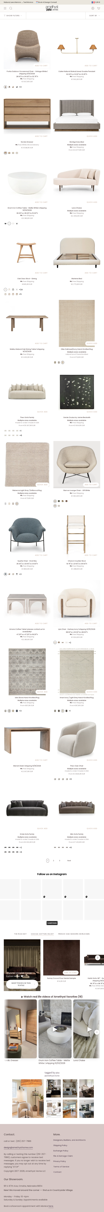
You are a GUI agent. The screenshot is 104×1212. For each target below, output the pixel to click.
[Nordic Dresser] (27, 116)
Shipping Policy (60, 1145)
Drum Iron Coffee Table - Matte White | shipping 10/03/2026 (54, 1061)
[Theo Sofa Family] (27, 391)
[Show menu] (5, 8)
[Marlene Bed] (76, 252)
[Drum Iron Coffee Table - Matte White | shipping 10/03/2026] (27, 182)
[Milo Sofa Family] (76, 808)
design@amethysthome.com (18, 1147)
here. (51, 1206)
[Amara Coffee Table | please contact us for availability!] (27, 603)
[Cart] (99, 8)
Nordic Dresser (11, 1060)
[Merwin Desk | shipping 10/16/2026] (27, 740)
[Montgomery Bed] (76, 116)
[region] (52, 1032)
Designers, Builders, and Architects (69, 1140)
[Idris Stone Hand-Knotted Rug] (27, 671)
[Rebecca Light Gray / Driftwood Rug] (27, 464)
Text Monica (28, 2)
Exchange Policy (60, 1150)
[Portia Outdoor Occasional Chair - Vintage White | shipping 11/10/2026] (27, 45)
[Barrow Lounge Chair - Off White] (76, 464)
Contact (57, 1172)
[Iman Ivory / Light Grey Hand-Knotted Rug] (76, 671)
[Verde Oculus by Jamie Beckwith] (76, 391)
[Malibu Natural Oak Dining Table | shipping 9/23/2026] (27, 323)
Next (97, 957)
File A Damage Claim (63, 1156)
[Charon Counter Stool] (76, 535)
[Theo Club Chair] (76, 740)
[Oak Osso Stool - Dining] (27, 252)
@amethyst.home (52, 1075)
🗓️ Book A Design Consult (46, 2)
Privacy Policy (59, 1161)
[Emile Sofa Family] (27, 808)
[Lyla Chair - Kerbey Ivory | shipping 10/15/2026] (76, 603)
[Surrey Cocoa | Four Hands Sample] (61, 957)
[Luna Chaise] (76, 182)
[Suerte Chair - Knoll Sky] (27, 535)
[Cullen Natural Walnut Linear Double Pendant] (76, 45)
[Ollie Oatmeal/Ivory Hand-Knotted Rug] (76, 323)
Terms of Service (61, 1166)
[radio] (5, 87)
